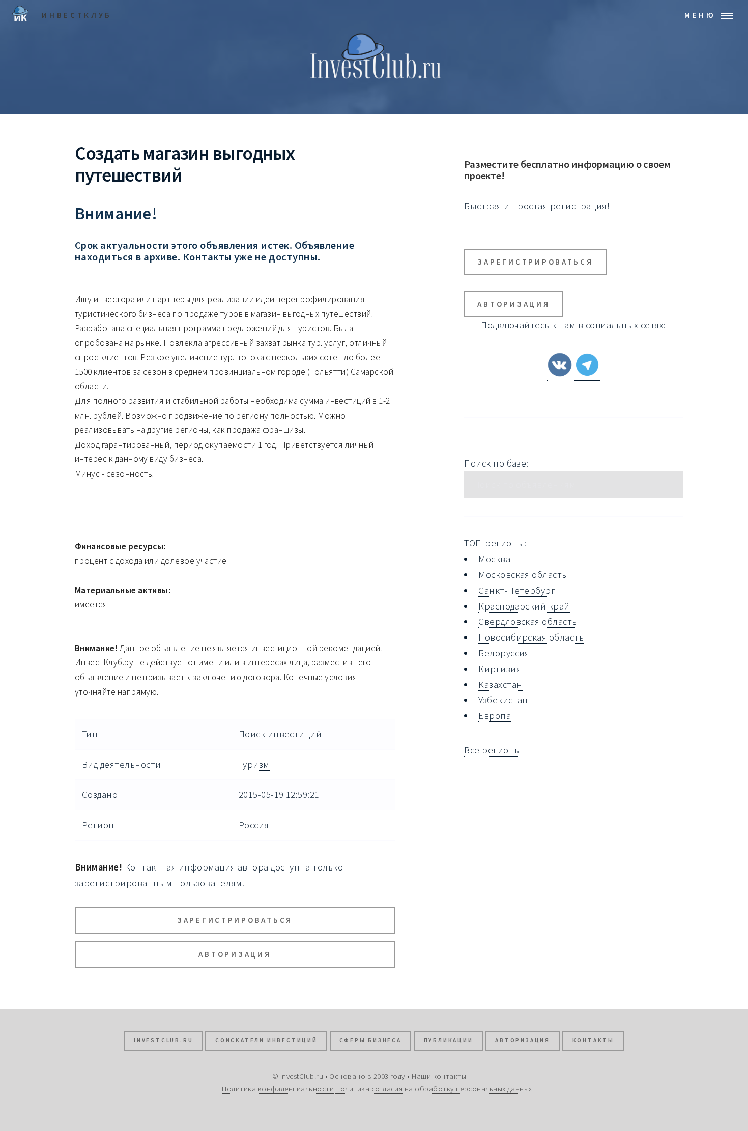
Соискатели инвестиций (266, 1040)
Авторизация (234, 954)
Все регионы (492, 750)
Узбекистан (503, 700)
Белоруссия (504, 653)
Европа (494, 715)
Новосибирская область (531, 637)
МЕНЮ (700, 15)
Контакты (593, 1040)
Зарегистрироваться (235, 920)
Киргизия (499, 669)
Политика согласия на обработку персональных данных (433, 1088)
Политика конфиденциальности (278, 1088)
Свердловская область (527, 621)
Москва (494, 559)
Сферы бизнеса (370, 1040)
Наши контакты (439, 1076)
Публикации (448, 1040)
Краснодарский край (523, 606)
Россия (254, 825)
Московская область (522, 575)
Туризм (254, 764)
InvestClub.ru (163, 1040)
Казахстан (500, 684)
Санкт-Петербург (516, 590)
